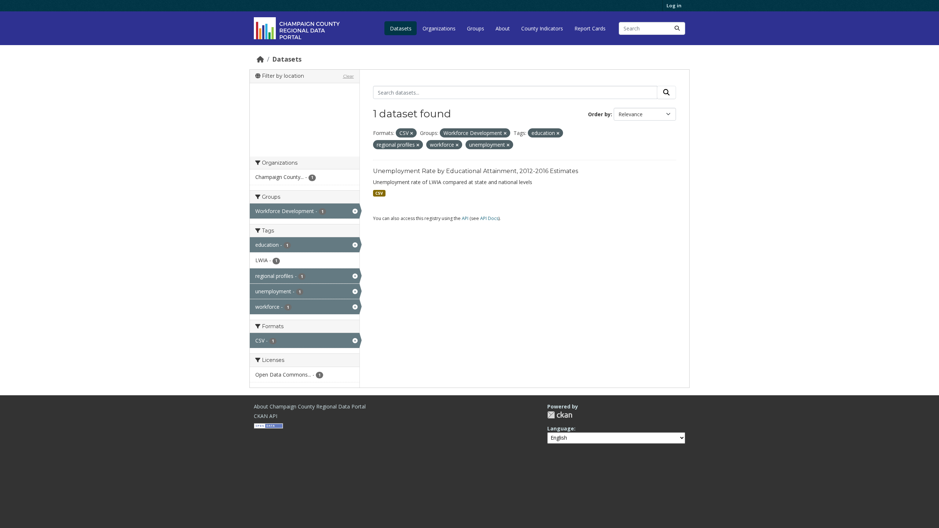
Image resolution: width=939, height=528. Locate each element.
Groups (475, 28)
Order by (599, 114)
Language (560, 428)
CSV (379, 193)
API (465, 218)
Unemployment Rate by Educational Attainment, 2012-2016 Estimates (475, 171)
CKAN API (265, 415)
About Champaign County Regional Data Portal (310, 406)
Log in (674, 5)
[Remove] (411, 133)
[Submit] (677, 28)
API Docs (489, 218)
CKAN (559, 415)
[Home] (260, 59)
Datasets (401, 28)
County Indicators (542, 28)
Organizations (439, 28)
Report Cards (590, 28)
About (503, 28)
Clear (348, 76)
